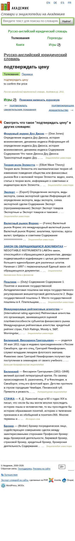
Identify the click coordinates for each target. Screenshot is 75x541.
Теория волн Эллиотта (19, 164)
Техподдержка (25, 468)
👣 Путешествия (9, 475)
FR (69, 3)
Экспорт (9, 191)
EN (48, 3)
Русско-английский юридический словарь (37, 31)
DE (55, 3)
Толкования (20, 38)
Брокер (9, 425)
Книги (20, 44)
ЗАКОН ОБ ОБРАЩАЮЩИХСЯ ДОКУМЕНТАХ (33, 246)
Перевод (27, 74)
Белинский (11, 371)
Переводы (54, 38)
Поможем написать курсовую (39, 99)
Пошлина (10, 281)
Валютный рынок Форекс (21, 223)
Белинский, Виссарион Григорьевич (29, 340)
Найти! (66, 21)
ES (62, 3)
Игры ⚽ (55, 44)
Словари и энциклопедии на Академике (33, 14)
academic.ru (15, 6)
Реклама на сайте (41, 468)
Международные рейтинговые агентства (31, 309)
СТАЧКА (9, 398)
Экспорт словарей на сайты (14, 480)
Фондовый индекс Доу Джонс (24, 133)
